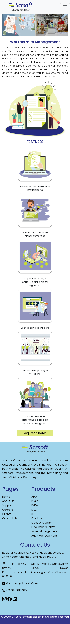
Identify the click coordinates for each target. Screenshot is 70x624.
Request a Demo (35, 433)
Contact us (9, 518)
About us (8, 501)
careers (7, 509)
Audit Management (44, 535)
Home (6, 497)
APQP (34, 497)
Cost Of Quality (41, 522)
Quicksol (36, 518)
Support (7, 505)
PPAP (34, 501)
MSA (34, 509)
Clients (6, 514)
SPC (34, 514)
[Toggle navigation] (65, 6)
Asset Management (44, 531)
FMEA (34, 505)
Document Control (43, 527)
